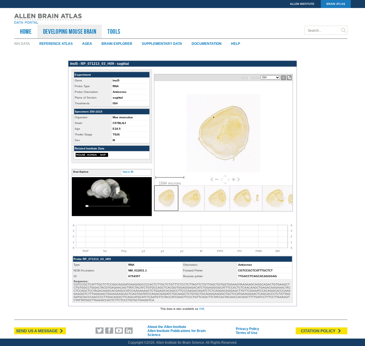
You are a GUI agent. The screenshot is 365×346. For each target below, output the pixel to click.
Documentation (207, 44)
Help (235, 44)
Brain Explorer (117, 44)
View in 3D (128, 172)
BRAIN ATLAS (336, 4)
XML (202, 308)
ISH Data (22, 44)
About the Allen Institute (166, 327)
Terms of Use (246, 333)
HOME (26, 31)
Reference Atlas (56, 44)
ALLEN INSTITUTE (302, 4)
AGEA (87, 44)
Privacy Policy (247, 329)
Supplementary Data (162, 44)
